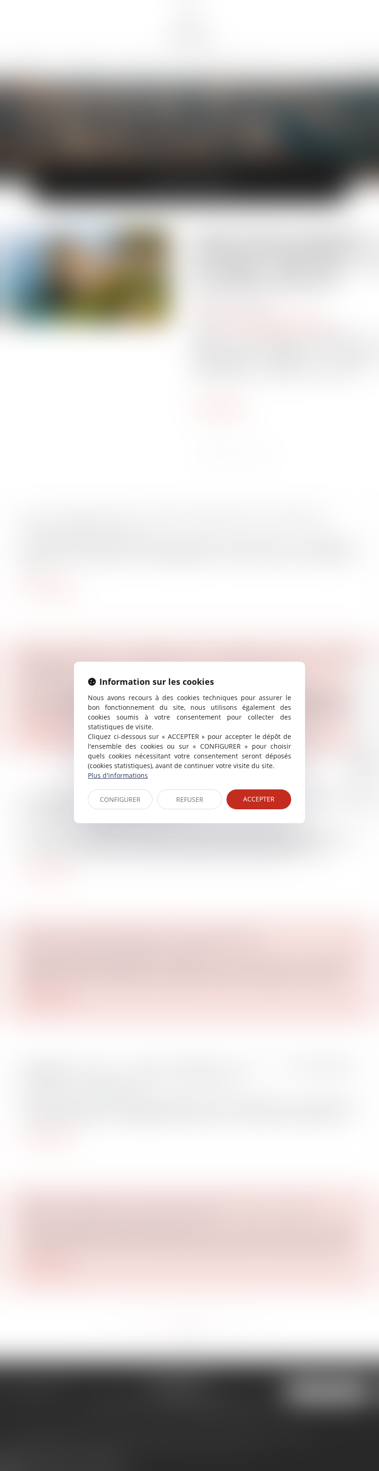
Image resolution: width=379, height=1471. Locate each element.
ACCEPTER (259, 798)
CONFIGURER (120, 799)
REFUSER (189, 799)
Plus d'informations (118, 775)
